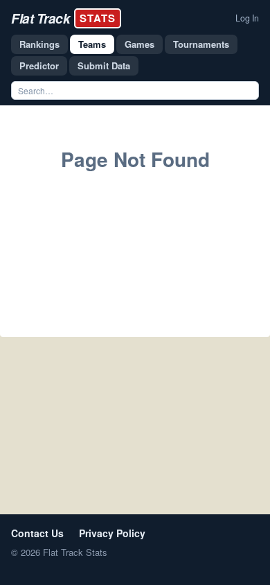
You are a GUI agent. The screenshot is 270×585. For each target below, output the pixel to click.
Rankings (39, 44)
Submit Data (104, 65)
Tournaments (201, 44)
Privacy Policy (112, 533)
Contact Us (37, 533)
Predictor (39, 65)
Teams (92, 44)
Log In (247, 18)
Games (139, 44)
